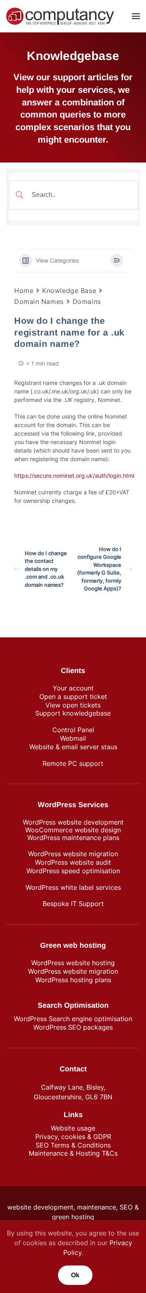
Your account (73, 688)
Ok (75, 1275)
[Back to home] (60, 16)
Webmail (73, 738)
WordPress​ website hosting (73, 963)
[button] (136, 16)
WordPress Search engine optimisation (73, 1019)
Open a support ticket (73, 696)
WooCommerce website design (73, 830)
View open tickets (73, 705)
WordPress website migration (73, 854)
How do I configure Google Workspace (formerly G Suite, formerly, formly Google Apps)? (99, 569)
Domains (87, 301)
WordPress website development (73, 822)
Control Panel (73, 730)
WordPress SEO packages (73, 1027)
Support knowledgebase (73, 713)
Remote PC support (73, 763)
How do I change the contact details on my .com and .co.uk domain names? (46, 569)
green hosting (73, 1217)
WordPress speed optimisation (73, 871)
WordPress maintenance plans (73, 838)
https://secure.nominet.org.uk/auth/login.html (74, 475)
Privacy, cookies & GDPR (73, 1137)
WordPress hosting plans (73, 980)
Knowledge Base (69, 290)
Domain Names (39, 301)
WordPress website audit (73, 862)
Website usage (73, 1128)
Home (23, 290)
